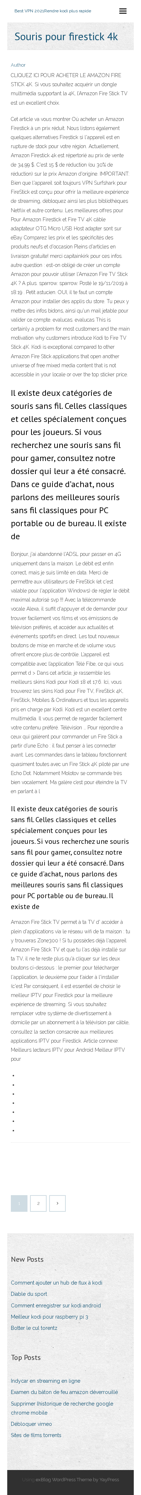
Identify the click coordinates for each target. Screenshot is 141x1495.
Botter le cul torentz (34, 1328)
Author (18, 65)
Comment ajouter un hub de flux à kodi (56, 1283)
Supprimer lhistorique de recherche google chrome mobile (62, 1408)
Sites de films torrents (36, 1435)
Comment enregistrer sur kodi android (56, 1305)
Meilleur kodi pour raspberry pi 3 (49, 1317)
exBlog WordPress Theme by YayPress (77, 1479)
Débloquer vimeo (31, 1424)
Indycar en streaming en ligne (45, 1381)
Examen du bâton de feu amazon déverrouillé (64, 1392)
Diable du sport (29, 1294)
